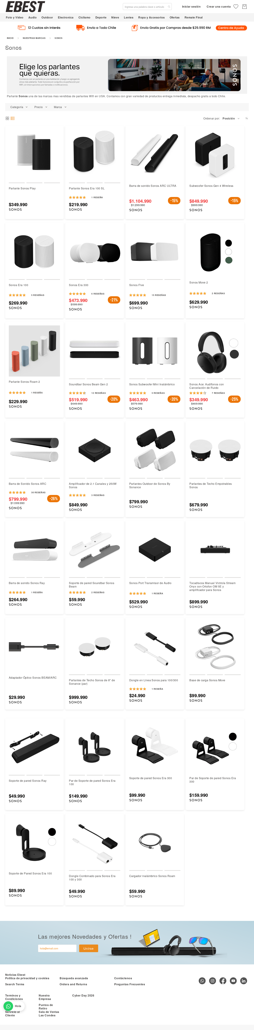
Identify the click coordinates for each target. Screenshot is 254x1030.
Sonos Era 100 (18, 285)
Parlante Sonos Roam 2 (24, 382)
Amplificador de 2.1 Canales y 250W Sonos (92, 485)
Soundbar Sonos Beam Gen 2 (88, 384)
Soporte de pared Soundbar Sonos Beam (91, 584)
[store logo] (25, 6)
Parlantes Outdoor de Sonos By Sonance (149, 485)
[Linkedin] (243, 980)
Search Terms (14, 984)
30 (38, 492)
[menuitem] (14, 17)
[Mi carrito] (244, 6)
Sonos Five (136, 285)
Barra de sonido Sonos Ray (27, 583)
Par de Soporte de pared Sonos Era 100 (92, 782)
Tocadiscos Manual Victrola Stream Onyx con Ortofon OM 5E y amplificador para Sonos (212, 586)
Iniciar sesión (191, 6)
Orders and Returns (73, 984)
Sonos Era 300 (78, 285)
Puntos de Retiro (46, 1006)
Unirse (88, 948)
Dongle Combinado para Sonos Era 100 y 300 (92, 877)
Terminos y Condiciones (14, 997)
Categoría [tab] (16, 107)
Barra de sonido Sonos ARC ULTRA (152, 186)
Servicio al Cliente (12, 1013)
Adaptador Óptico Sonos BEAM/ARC (33, 678)
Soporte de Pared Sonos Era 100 (30, 873)
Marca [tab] (58, 107)
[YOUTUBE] (233, 980)
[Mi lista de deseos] (235, 6)
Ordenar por (211, 118)
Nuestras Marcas (34, 38)
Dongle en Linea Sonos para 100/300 (153, 680)
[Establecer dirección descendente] (246, 118)
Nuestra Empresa (45, 997)
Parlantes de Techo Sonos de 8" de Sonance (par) (92, 682)
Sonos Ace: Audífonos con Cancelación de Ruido (206, 386)
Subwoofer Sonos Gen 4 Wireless (211, 186)
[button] (231, 118)
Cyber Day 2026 (83, 995)
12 (98, 392)
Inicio (10, 38)
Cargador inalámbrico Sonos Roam (152, 876)
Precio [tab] (38, 107)
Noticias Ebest (15, 975)
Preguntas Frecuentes (129, 984)
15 (159, 295)
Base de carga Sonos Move (207, 680)
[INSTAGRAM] (212, 980)
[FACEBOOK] (222, 980)
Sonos (23, 96)
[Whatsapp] (202, 980)
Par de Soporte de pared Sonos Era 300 (212, 779)
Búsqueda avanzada (74, 978)
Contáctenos (123, 978)
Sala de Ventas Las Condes (49, 1013)
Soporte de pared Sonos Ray (27, 781)
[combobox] (147, 6)
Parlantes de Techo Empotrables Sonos (210, 485)
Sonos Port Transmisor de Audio (150, 583)
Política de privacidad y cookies (27, 978)
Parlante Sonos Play (22, 188)
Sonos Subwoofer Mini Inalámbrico (152, 384)
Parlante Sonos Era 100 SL (87, 188)
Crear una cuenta (219, 6)
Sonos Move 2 (198, 282)
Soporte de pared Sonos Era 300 (150, 778)
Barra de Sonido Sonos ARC (27, 484)
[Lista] (12, 118)
